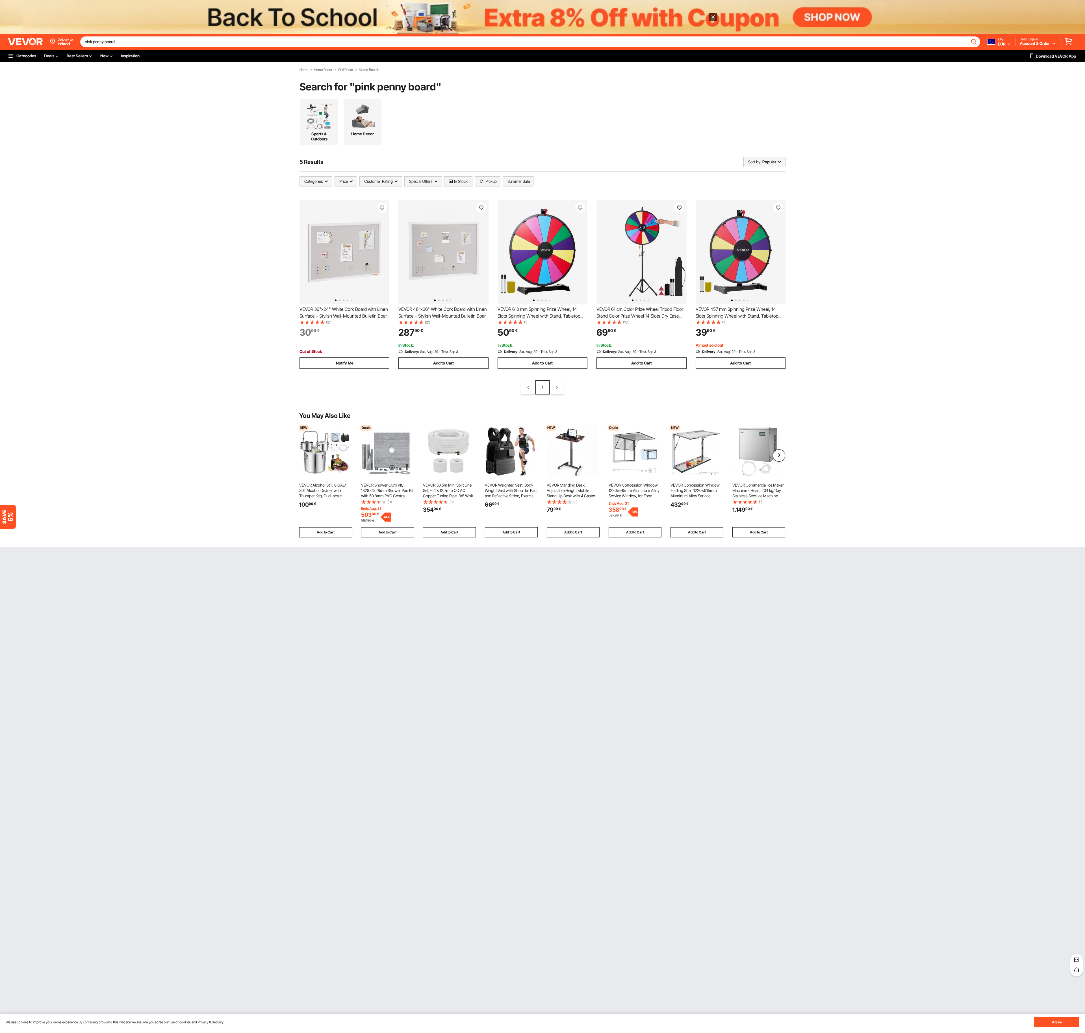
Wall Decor (345, 70)
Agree (1057, 1022)
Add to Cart (443, 363)
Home (304, 70)
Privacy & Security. (211, 1022)
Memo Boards (369, 70)
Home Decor (323, 70)
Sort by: (754, 161)
